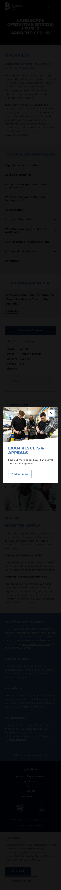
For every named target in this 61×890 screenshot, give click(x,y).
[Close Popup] (51, 413)
